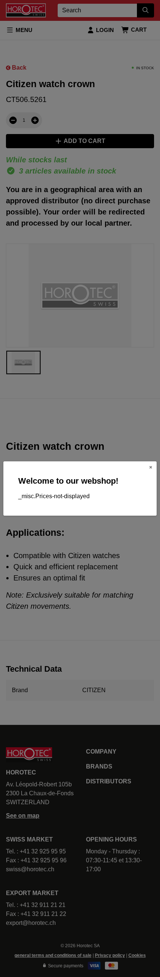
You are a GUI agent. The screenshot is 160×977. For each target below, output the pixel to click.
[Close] (150, 467)
